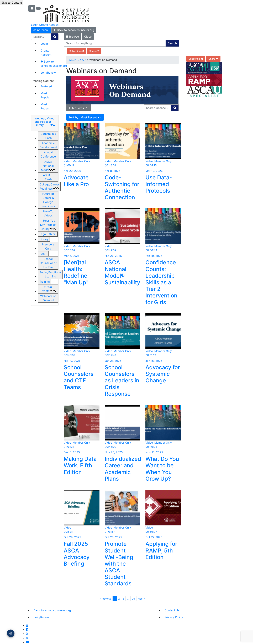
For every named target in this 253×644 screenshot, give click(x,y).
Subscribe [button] (75, 51)
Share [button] (92, 51)
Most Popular (46, 95)
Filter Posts (76, 108)
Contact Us (172, 610)
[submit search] (54, 36)
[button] (48, 135)
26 (133, 598)
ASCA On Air (77, 60)
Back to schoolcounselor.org (50, 63)
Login (34, 24)
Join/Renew (40, 30)
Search (172, 43)
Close (88, 36)
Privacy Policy (174, 617)
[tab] (44, 123)
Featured (46, 86)
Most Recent (45, 106)
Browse (73, 36)
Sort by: (82, 117)
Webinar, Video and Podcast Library (44, 122)
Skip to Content (11, 2)
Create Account (49, 24)
